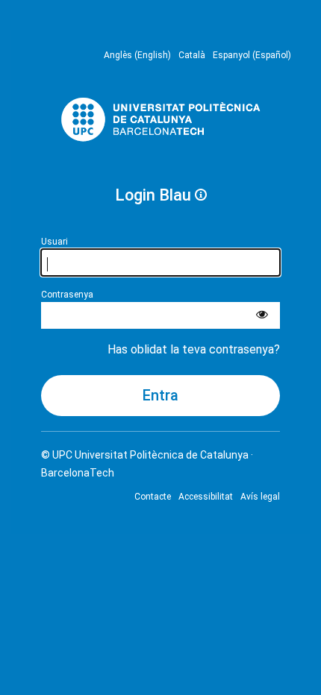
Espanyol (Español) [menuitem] (252, 55)
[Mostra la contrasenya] (262, 315)
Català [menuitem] (191, 55)
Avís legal (260, 496)
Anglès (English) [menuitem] (137, 55)
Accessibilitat (205, 496)
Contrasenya (67, 294)
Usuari (54, 241)
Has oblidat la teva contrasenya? (193, 349)
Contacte (152, 496)
